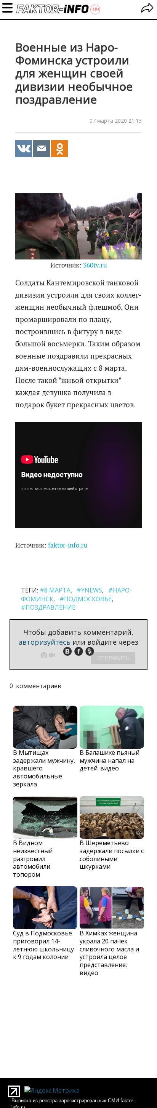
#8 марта (55, 590)
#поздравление (48, 607)
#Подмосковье (85, 599)
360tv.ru (95, 265)
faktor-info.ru (68, 545)
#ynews (89, 590)
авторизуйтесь (44, 642)
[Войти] (147, 9)
